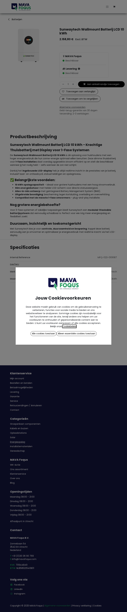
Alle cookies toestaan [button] (43, 333)
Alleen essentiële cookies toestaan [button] (76, 333)
